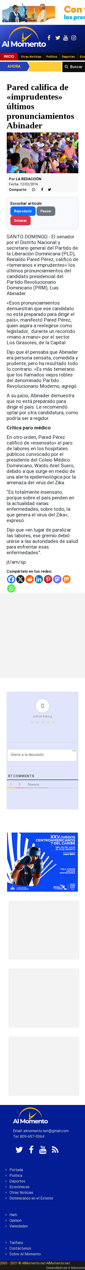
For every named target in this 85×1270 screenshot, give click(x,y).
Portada (16, 1170)
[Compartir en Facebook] (39, 189)
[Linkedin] (39, 579)
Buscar (76, 67)
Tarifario (16, 1242)
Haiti (13, 1215)
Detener (20, 221)
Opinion (15, 1220)
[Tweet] (47, 189)
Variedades (18, 1226)
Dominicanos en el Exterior (31, 1198)
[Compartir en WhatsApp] (31, 189)
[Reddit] (30, 579)
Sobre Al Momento (25, 1254)
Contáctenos (20, 1248)
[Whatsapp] (11, 588)
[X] (20, 579)
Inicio (9, 56)
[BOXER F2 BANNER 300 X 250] (42, 862)
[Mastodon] (57, 579)
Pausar (45, 211)
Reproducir (23, 211)
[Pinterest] (48, 579)
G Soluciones (76, 1268)
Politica (15, 1175)
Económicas (19, 1187)
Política (51, 56)
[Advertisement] (42, 635)
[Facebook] (11, 579)
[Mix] (66, 579)
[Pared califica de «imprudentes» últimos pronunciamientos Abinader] (42, 152)
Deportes (68, 56)
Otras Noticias (31, 56)
